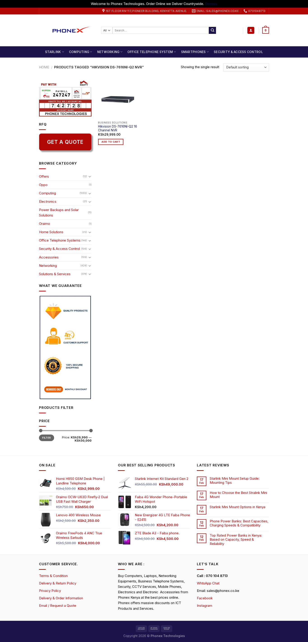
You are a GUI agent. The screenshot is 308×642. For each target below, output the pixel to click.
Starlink (53, 52)
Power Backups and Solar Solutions (59, 212)
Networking (108, 52)
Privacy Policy (50, 590)
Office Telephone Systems (59, 240)
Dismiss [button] (211, 4)
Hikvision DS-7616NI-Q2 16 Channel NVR (117, 128)
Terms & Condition (53, 576)
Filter (46, 437)
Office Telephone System (150, 52)
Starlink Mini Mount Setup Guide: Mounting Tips (235, 481)
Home (44, 67)
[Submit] (212, 30)
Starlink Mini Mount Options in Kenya (237, 507)
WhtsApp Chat (208, 583)
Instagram (204, 605)
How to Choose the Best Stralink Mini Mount (238, 495)
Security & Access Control (238, 52)
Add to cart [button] (110, 141)
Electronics (47, 201)
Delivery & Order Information (61, 598)
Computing (79, 52)
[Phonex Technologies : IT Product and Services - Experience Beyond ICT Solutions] (66, 30)
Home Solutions (51, 232)
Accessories (49, 257)
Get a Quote (65, 142)
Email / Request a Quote (57, 605)
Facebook (205, 598)
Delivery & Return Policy (57, 583)
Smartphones (193, 52)
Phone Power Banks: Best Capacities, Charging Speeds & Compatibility (239, 523)
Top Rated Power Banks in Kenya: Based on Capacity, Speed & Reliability (236, 539)
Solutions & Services (55, 274)
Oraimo (44, 223)
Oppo (43, 185)
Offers (44, 176)
